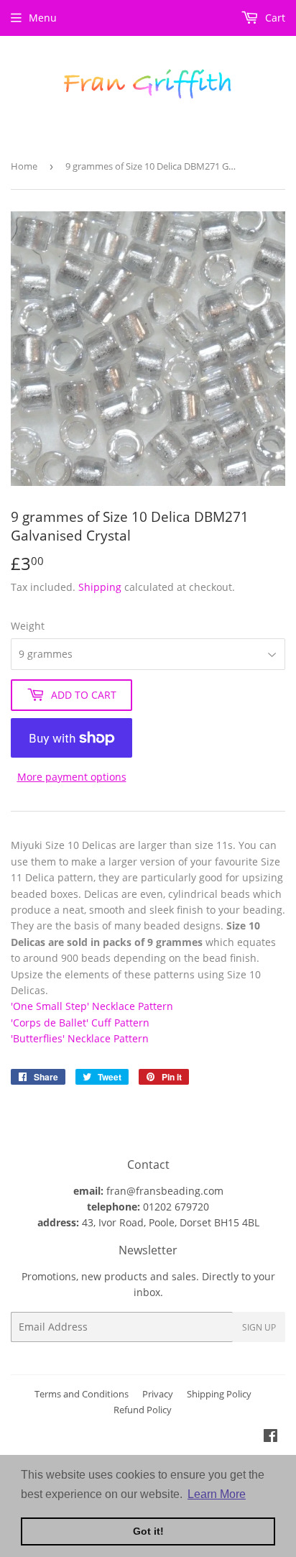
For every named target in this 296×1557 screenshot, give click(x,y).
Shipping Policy (219, 1393)
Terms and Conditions (81, 1393)
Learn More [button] (217, 1494)
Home (24, 166)
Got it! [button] (148, 1531)
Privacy (157, 1393)
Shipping (99, 587)
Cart (273, 17)
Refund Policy (143, 1409)
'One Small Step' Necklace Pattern (92, 1006)
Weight (28, 626)
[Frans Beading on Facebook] (270, 1437)
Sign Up (259, 1327)
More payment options (71, 777)
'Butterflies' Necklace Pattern (80, 1038)
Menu (43, 17)
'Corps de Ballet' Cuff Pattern (80, 1022)
